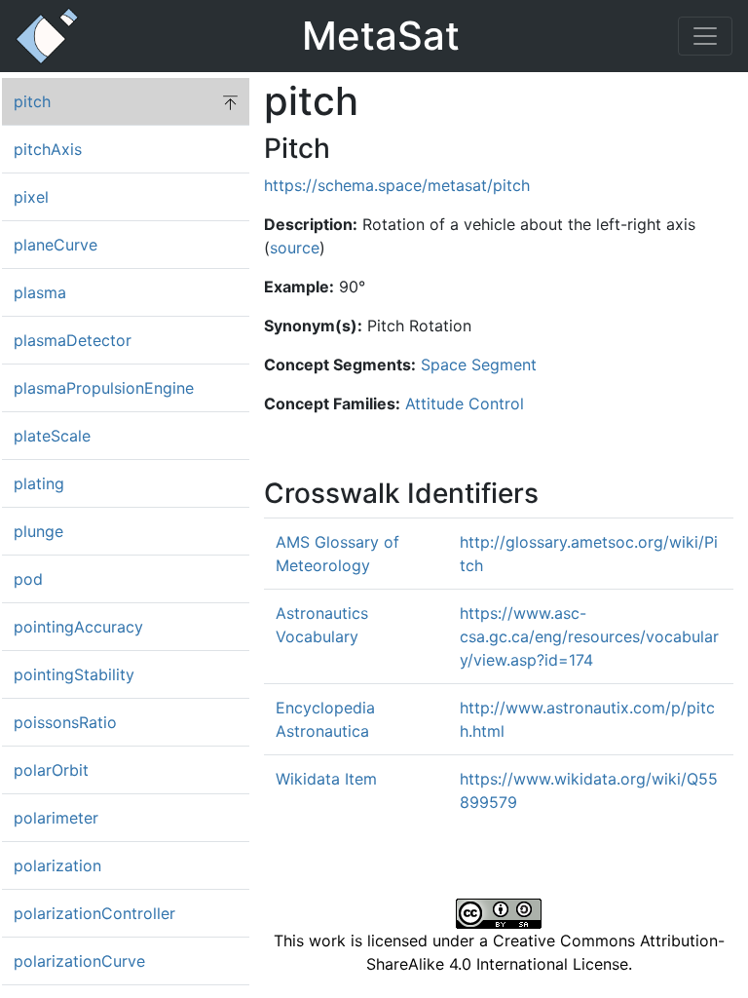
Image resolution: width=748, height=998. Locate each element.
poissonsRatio (65, 722)
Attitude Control (464, 403)
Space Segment (479, 364)
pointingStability (74, 674)
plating (39, 483)
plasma (40, 292)
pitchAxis (48, 149)
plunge (38, 531)
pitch (32, 101)
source (294, 247)
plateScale (52, 435)
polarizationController (94, 913)
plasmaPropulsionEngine (104, 388)
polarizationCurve (79, 961)
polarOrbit (51, 770)
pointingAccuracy (78, 626)
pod (28, 579)
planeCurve (55, 244)
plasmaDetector (72, 340)
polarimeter (56, 817)
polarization (57, 865)
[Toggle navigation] (705, 36)
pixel (31, 197)
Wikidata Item (326, 778)
